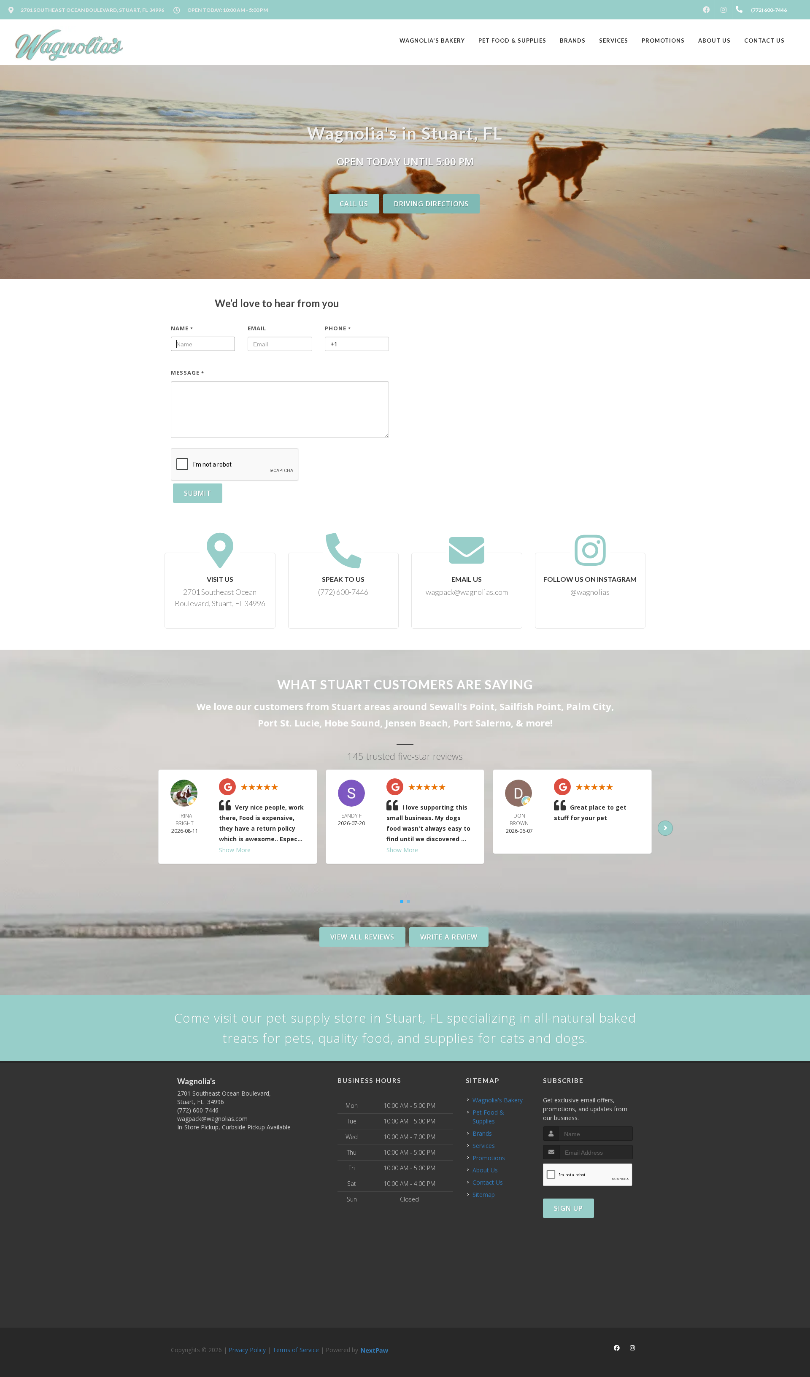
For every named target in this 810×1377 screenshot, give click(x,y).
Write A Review (449, 937)
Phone (338, 328)
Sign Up (568, 1208)
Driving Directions (431, 203)
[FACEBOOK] (706, 9)
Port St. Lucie (288, 722)
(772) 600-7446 (198, 1110)
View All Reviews (362, 937)
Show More (235, 850)
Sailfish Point (530, 706)
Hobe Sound (352, 722)
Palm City (588, 706)
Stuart (347, 706)
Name (182, 328)
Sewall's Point (461, 706)
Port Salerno (482, 722)
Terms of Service (296, 1350)
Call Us (354, 203)
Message (187, 372)
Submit (197, 493)
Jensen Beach (416, 722)
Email (257, 328)
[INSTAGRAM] (723, 9)
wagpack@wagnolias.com (212, 1119)
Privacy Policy (247, 1350)
